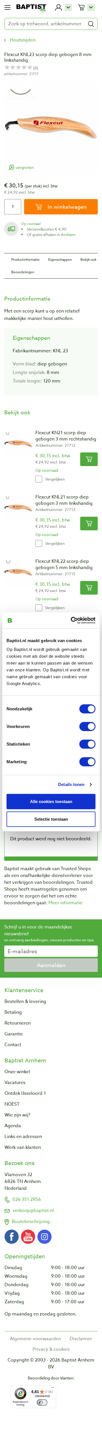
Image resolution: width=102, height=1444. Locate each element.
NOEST (12, 1104)
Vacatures (15, 1082)
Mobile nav (7, 7)
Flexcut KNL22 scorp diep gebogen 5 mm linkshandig (64, 564)
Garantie (14, 1034)
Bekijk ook (88, 259)
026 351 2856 (26, 1199)
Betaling (13, 1012)
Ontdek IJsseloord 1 (25, 1093)
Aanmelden (51, 965)
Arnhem (68, 234)
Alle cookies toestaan (51, 801)
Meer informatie (65, 902)
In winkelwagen (66, 206)
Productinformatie (25, 259)
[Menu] (52, 1388)
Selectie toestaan (51, 819)
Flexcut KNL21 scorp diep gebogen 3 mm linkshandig (64, 500)
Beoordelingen (22, 272)
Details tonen (71, 784)
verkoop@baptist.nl (33, 1210)
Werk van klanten (23, 1147)
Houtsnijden (22, 40)
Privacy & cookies (51, 1349)
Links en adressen (23, 1136)
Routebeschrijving (31, 1221)
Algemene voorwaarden (35, 1339)
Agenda (13, 1125)
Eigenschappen (60, 259)
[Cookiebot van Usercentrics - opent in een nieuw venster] (71, 620)
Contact (13, 1044)
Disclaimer (81, 1339)
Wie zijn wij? (17, 1115)
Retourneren (18, 1023)
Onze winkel (17, 1071)
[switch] (87, 726)
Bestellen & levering (25, 1001)
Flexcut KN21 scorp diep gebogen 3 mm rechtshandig (65, 436)
